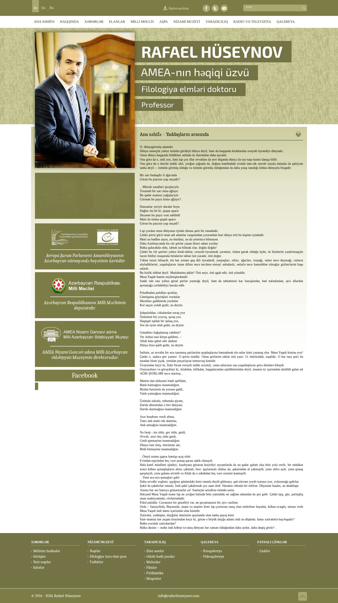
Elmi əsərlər (155, 551)
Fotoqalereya (212, 551)
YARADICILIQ (217, 21)
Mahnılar (153, 562)
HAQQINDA (69, 21)
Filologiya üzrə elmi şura (108, 556)
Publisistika (154, 573)
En (43, 8)
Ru (51, 8)
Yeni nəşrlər (42, 562)
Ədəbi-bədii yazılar (160, 556)
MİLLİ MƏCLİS (142, 21)
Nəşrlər (95, 551)
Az (35, 8)
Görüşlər (39, 556)
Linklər (264, 551)
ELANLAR (117, 21)
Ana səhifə (150, 134)
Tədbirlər (96, 562)
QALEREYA (286, 21)
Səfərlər (38, 567)
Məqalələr (153, 579)
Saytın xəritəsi (179, 8)
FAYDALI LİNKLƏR (272, 542)
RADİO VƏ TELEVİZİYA (252, 21)
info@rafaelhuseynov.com (178, 596)
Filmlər (151, 567)
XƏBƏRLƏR (93, 21)
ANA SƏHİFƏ (44, 21)
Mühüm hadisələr (46, 551)
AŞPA (163, 21)
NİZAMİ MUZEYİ (186, 21)
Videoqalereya (213, 556)
